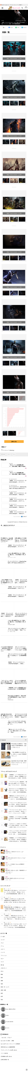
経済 (2, 996)
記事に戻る (14, 441)
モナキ (7, 1028)
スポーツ (3, 949)
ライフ (2, 961)
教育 (2, 993)
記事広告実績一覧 (5, 1059)
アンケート (3, 847)
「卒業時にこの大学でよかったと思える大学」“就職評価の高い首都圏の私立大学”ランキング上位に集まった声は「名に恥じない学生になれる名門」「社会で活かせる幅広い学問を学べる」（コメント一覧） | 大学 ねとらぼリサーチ (15, 902)
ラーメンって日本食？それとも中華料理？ (15, 864)
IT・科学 (3, 936)
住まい (2, 971)
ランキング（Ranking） (9, 450)
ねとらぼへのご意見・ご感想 (7, 1040)
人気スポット (4, 968)
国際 (2, 980)
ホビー (2, 958)
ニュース (3, 952)
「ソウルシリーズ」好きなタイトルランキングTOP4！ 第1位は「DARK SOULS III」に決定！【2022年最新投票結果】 (18, 804)
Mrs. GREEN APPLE (10, 1009)
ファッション (4, 955)
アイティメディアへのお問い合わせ (9, 1050)
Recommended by (17, 516)
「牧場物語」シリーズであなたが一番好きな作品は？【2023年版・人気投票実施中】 (18, 818)
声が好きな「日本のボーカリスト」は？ (14, 851)
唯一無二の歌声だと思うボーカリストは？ (15, 878)
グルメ (2, 942)
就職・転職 (3, 990)
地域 (2, 983)
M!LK (7, 1015)
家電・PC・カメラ (5, 987)
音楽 (2, 999)
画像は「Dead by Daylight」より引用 (14, 58)
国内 (2, 977)
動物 (2, 974)
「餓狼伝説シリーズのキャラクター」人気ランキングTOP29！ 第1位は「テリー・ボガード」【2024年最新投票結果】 (18, 797)
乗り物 (2, 965)
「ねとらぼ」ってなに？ (6, 1037)
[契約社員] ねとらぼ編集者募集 (8, 1047)
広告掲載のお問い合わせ (6, 1056)
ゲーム (3, 20)
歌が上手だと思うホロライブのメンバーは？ (15, 858)
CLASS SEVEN (9, 1021)
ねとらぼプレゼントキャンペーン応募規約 (10, 1043)
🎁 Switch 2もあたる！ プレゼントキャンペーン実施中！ (11, 4)
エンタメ (3, 939)
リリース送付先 (4, 1053)
